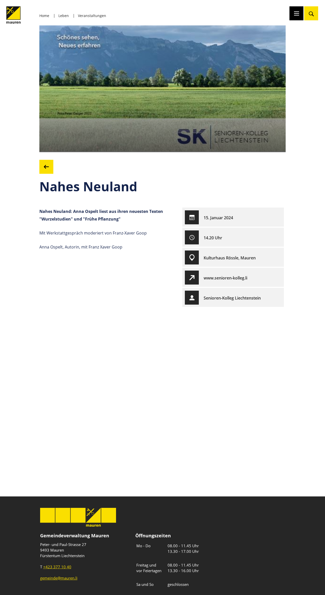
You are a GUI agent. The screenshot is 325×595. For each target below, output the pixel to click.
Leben (63, 15)
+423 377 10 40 (57, 566)
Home (44, 15)
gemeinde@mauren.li (58, 578)
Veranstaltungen (92, 15)
